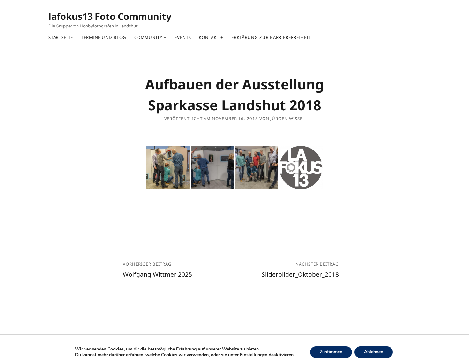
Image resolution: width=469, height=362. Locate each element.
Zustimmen (331, 352)
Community (148, 37)
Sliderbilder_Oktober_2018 (300, 274)
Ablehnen (373, 352)
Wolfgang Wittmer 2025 (157, 274)
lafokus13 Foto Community (109, 16)
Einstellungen (253, 355)
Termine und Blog (103, 37)
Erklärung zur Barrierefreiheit (271, 37)
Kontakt (209, 37)
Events (183, 37)
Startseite (60, 37)
